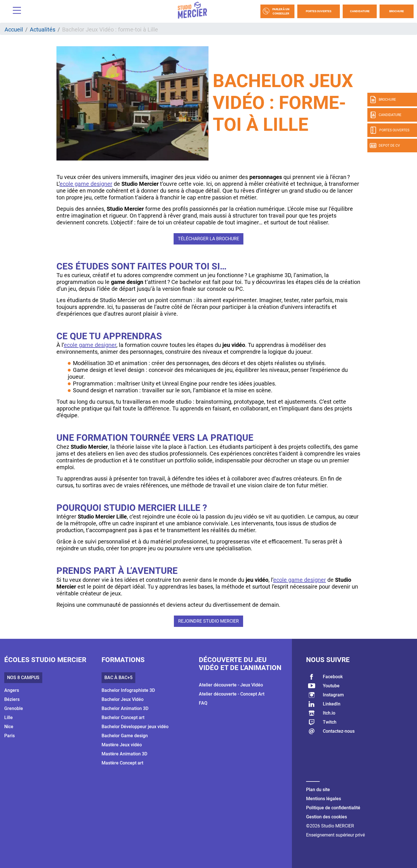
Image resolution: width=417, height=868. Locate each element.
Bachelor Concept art (123, 717)
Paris (9, 735)
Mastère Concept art (122, 763)
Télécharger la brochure (208, 238)
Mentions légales (323, 798)
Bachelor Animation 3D (125, 708)
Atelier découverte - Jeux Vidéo (231, 685)
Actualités (42, 29)
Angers (11, 690)
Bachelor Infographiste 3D (128, 690)
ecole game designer (86, 183)
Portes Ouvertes (318, 11)
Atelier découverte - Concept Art (231, 694)
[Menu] (15, 11)
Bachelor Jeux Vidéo (123, 699)
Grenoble (13, 708)
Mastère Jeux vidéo (122, 744)
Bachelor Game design (125, 735)
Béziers (12, 699)
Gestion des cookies (326, 816)
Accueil (14, 29)
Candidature (360, 11)
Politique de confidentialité (333, 807)
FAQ (203, 703)
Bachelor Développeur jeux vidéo (135, 726)
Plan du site (318, 789)
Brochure (396, 11)
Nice (8, 726)
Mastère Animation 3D (124, 754)
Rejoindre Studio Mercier (208, 621)
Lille (8, 717)
